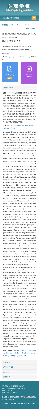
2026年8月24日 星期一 (11, 18)
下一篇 (33, 28)
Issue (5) (24, 25)
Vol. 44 (16, 25)
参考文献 (6, 362)
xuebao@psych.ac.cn (15, 395)
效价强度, (6, 128)
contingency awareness (18, 356)
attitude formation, (21, 350)
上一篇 (26, 28)
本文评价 (6, 377)
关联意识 (13, 128)
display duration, (22, 353)
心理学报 (5, 25)
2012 (11, 25)
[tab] (19, 88)
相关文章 (7, 367)
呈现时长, (32, 126)
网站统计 (5, 406)
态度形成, (13, 126)
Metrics (6, 372)
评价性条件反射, (23, 126)
